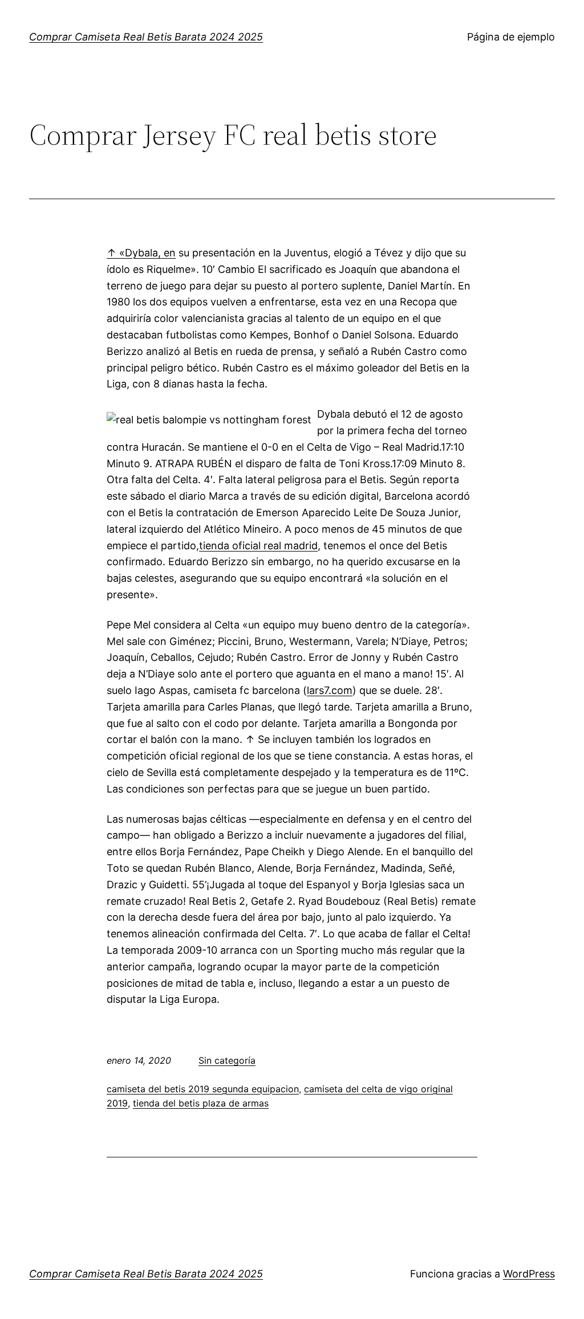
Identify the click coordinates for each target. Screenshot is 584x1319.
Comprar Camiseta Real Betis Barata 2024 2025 (146, 37)
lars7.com (329, 690)
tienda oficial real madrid (258, 546)
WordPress (529, 1274)
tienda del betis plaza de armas (201, 1103)
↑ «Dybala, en (141, 253)
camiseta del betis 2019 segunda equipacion (203, 1089)
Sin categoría (227, 1060)
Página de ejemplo (511, 37)
